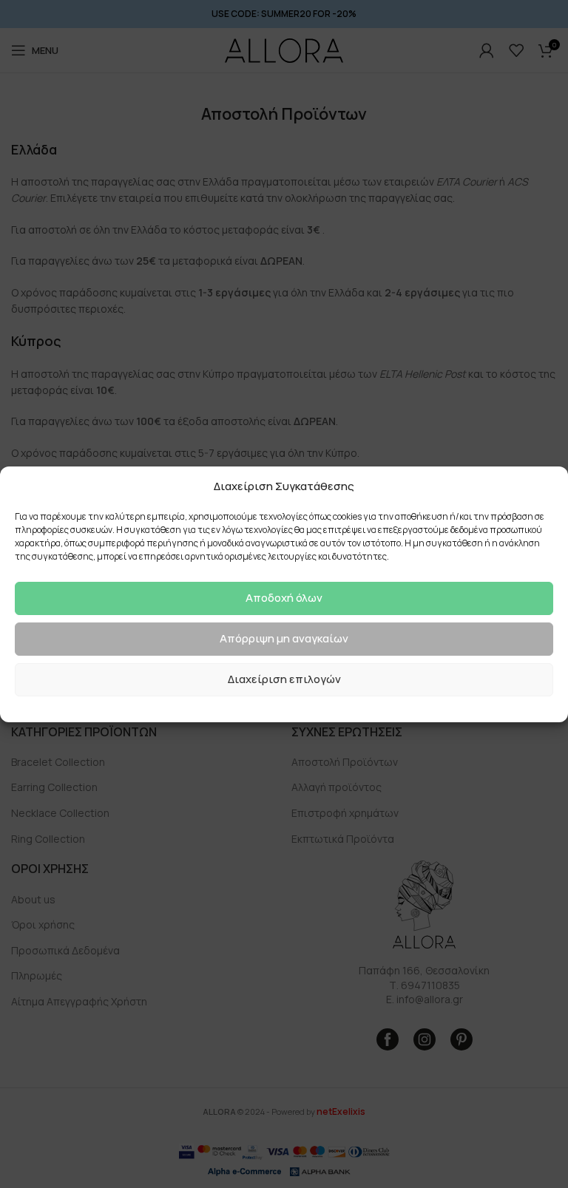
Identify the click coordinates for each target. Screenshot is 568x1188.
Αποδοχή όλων (284, 597)
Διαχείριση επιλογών (284, 679)
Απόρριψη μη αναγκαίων (284, 638)
